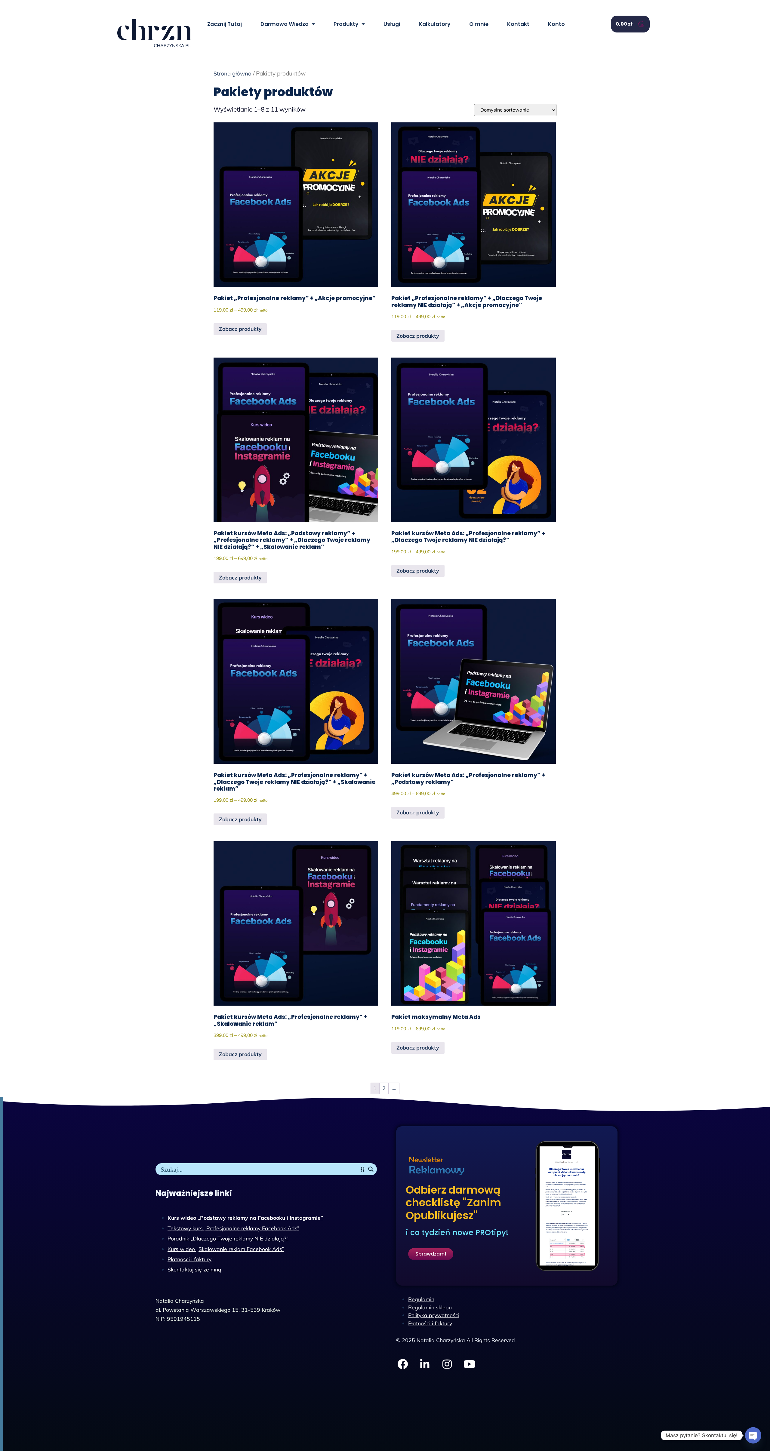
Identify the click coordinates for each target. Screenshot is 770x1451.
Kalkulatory (435, 24)
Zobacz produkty (240, 328)
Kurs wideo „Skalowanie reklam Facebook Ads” (226, 1249)
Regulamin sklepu (430, 1307)
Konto (556, 24)
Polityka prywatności (433, 1315)
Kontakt (518, 24)
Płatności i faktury (189, 1259)
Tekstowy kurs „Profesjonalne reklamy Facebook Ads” (233, 1228)
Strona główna (232, 73)
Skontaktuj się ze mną (194, 1269)
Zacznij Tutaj (224, 24)
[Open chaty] (753, 1435)
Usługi (391, 24)
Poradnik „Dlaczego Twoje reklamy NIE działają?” (228, 1238)
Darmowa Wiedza (284, 24)
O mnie (478, 24)
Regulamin (421, 1299)
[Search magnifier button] (371, 1169)
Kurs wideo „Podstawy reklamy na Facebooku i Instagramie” (245, 1217)
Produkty (346, 24)
